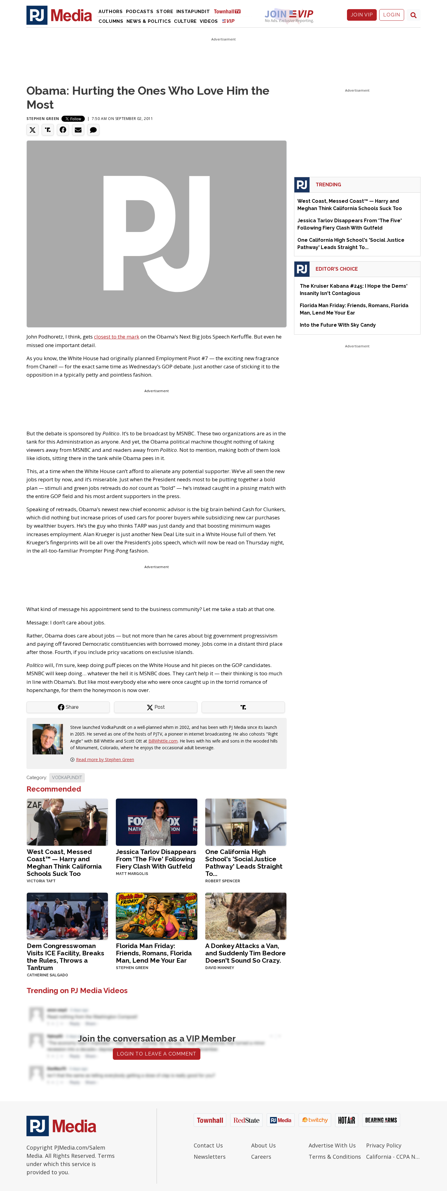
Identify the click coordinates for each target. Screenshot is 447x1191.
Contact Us (208, 1145)
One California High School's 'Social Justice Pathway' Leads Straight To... (243, 862)
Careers (261, 1156)
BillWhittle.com (163, 741)
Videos (209, 21)
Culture (185, 21)
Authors (111, 11)
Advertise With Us (332, 1145)
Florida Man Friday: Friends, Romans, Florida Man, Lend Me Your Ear (154, 953)
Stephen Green (42, 118)
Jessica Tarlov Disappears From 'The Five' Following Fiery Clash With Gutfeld (156, 859)
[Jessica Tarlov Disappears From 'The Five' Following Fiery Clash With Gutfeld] (156, 821)
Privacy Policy (383, 1145)
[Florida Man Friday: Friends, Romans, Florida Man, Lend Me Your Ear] (156, 915)
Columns (111, 21)
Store (164, 11)
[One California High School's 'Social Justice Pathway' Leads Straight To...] (245, 821)
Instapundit (193, 11)
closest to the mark (116, 336)
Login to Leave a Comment (156, 1054)
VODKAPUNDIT (67, 777)
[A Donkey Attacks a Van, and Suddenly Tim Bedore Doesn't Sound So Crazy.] (245, 915)
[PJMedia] (59, 14)
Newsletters (210, 1156)
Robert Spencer (222, 881)
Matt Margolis (132, 874)
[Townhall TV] (230, 11)
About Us (263, 1145)
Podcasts (140, 11)
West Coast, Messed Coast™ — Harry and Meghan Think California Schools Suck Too (64, 862)
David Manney (219, 968)
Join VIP (362, 15)
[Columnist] (50, 739)
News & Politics (148, 21)
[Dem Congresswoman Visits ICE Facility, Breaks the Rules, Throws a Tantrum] (67, 915)
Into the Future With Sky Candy (338, 325)
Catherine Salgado (47, 975)
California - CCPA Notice (393, 1156)
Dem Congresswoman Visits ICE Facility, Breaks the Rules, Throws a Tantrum (65, 956)
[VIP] (228, 21)
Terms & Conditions (335, 1156)
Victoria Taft (41, 881)
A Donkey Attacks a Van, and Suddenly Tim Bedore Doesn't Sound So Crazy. (245, 953)
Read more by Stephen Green (105, 759)
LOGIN (391, 15)
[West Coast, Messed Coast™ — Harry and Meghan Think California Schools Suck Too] (67, 821)
